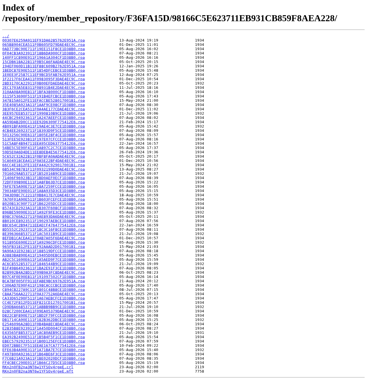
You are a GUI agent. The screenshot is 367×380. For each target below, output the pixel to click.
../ (5, 36)
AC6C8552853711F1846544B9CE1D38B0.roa (43, 264)
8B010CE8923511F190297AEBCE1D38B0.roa (43, 221)
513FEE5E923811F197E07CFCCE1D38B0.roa (43, 139)
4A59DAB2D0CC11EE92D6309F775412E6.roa (43, 122)
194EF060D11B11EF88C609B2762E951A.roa (43, 66)
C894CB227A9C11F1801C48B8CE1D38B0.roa (43, 289)
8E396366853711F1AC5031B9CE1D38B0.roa (43, 234)
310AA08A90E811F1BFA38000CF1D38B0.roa (43, 92)
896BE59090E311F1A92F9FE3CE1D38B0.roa (43, 212)
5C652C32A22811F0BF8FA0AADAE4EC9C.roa (43, 156)
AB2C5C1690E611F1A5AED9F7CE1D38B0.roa (43, 259)
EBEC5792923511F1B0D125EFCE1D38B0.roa (43, 341)
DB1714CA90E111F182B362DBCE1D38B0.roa (43, 320)
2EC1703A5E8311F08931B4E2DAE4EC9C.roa (43, 87)
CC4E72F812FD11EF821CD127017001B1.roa (43, 302)
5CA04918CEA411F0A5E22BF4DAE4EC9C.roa (43, 160)
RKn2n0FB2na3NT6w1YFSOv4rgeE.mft (37, 371)
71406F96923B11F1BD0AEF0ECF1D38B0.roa (43, 178)
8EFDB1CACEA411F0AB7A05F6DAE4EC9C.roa (43, 238)
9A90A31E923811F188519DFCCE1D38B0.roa (43, 251)
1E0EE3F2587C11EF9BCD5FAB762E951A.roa (43, 75)
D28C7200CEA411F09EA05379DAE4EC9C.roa (43, 311)
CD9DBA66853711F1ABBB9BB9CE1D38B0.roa (43, 307)
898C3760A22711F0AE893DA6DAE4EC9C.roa (43, 216)
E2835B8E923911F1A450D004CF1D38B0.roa (43, 328)
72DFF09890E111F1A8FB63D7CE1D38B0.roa (43, 182)
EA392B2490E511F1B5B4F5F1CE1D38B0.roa (43, 337)
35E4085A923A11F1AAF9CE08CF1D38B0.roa (43, 105)
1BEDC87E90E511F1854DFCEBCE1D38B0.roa (43, 70)
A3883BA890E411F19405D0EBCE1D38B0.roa (43, 255)
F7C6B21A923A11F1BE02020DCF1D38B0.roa (43, 358)
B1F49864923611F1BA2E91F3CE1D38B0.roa (43, 268)
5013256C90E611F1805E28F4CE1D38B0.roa (43, 135)
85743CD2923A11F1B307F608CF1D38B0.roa (43, 208)
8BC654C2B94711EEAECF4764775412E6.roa (43, 225)
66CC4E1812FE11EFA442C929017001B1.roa (43, 165)
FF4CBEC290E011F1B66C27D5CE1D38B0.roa (43, 363)
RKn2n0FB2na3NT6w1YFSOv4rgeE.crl (37, 367)
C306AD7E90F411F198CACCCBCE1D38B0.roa (43, 285)
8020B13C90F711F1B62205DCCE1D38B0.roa (43, 203)
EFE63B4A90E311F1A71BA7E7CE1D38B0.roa (43, 350)
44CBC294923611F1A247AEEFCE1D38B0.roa (43, 117)
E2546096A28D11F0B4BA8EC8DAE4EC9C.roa (43, 324)
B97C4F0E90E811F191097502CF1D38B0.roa (43, 277)
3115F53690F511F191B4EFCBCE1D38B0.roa (43, 96)
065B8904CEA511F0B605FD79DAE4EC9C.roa (43, 44)
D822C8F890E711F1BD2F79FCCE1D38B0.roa (43, 315)
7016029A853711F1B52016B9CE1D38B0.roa (43, 173)
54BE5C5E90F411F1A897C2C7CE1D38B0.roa (43, 148)
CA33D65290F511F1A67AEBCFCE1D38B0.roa (43, 298)
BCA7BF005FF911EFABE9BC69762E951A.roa (43, 281)
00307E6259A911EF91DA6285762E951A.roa (43, 40)
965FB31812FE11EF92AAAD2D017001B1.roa (43, 246)
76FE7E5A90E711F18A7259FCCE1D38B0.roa (43, 186)
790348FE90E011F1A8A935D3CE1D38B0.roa (43, 191)
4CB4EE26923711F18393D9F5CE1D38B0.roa (43, 130)
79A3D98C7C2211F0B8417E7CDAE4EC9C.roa (43, 195)
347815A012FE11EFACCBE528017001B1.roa (43, 100)
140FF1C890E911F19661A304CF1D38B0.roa (43, 57)
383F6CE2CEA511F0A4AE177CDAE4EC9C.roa (43, 109)
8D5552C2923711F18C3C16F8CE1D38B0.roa (43, 229)
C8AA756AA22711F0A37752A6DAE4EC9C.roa (43, 294)
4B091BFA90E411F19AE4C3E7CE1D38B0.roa (43, 126)
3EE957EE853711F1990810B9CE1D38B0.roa (43, 113)
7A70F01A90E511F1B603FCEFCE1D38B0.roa (43, 199)
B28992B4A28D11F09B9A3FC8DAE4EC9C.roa (43, 272)
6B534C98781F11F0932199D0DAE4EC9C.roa (43, 169)
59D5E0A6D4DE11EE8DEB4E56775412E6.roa (43, 152)
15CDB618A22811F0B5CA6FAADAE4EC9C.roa (43, 62)
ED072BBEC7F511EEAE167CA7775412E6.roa (43, 345)
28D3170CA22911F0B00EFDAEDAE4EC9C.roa (43, 83)
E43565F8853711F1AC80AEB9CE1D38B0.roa (43, 332)
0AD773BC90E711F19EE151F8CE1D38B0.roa (43, 49)
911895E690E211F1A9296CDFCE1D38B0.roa (43, 242)
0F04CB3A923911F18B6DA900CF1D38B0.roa (43, 53)
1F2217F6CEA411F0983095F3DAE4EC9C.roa (43, 79)
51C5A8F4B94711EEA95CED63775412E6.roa (43, 143)
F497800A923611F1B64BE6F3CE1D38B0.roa (43, 354)
